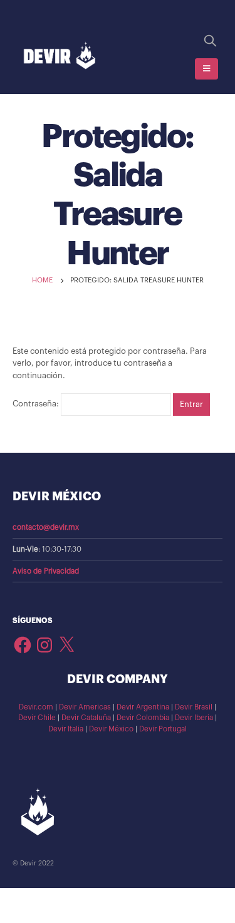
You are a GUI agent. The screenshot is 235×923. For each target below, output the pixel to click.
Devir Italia (65, 729)
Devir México (111, 729)
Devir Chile (37, 717)
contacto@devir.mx (46, 527)
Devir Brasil (193, 707)
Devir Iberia (194, 717)
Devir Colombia (143, 717)
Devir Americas (85, 707)
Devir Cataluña (86, 717)
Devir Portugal (163, 729)
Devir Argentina (143, 707)
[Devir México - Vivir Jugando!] (60, 56)
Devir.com (36, 707)
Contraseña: (37, 404)
